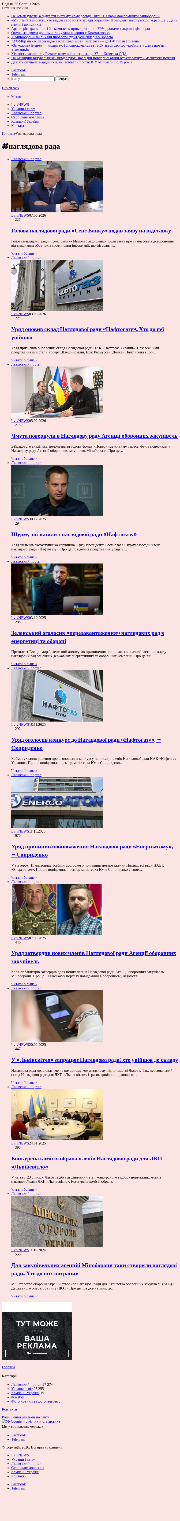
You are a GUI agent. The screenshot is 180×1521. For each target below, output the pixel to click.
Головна (8, 133)
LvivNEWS (20, 105)
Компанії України (25, 121)
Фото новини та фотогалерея (34, 1401)
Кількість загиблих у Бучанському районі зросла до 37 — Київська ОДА (69, 54)
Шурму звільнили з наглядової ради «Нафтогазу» (74, 534)
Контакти (18, 126)
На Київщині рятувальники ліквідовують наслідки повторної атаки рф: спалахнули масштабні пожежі (93, 58)
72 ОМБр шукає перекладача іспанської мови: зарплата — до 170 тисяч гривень (75, 41)
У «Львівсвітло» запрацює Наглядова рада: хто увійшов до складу (94, 1060)
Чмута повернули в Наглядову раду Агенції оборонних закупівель (94, 435)
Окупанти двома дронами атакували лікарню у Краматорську (60, 33)
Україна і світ (22, 1389)
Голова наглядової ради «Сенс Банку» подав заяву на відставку (91, 230)
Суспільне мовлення (27, 117)
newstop (17, 1397)
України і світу (23, 109)
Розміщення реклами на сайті (25, 1417)
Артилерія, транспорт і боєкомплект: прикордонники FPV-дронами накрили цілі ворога (81, 29)
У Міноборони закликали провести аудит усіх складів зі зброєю (62, 37)
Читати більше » (24, 253)
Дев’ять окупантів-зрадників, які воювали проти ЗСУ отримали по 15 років (71, 62)
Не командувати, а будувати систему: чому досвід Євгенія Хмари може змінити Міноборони (85, 16)
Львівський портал (26, 113)
